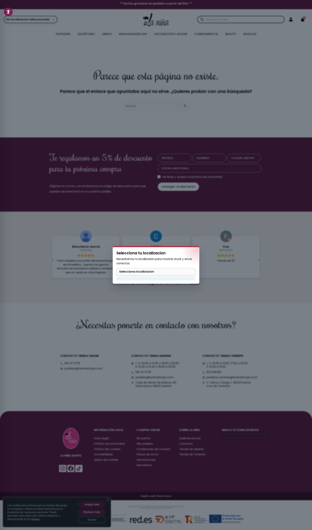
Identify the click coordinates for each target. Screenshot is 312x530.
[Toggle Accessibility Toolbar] (8, 12)
